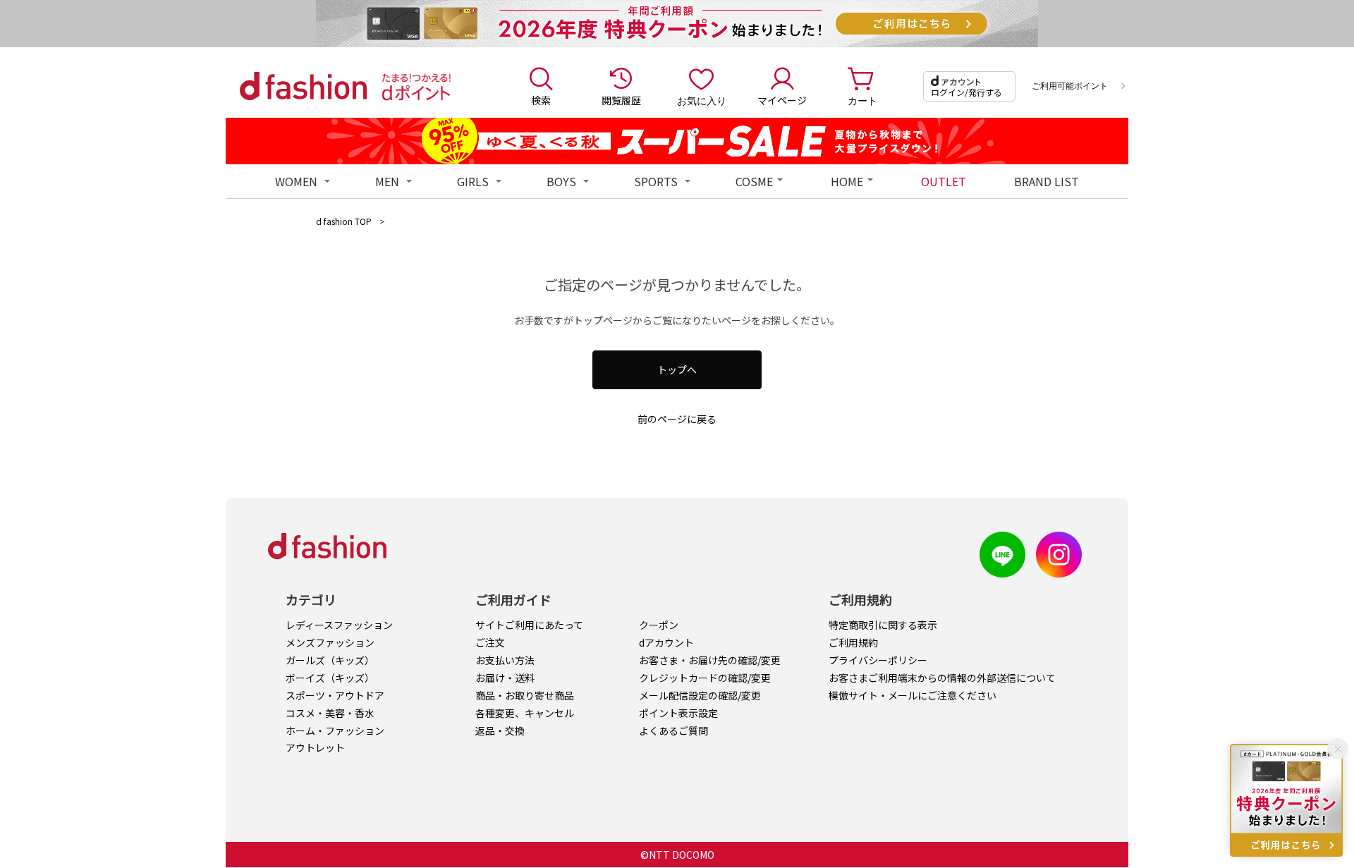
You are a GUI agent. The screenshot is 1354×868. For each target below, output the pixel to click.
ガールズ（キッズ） (330, 660)
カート (862, 100)
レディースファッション (339, 625)
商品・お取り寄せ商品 (524, 695)
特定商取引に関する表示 (883, 625)
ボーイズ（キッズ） (330, 678)
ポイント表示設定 (678, 713)
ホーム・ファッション (335, 730)
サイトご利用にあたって (529, 625)
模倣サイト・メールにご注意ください (912, 695)
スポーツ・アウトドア (335, 695)
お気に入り (701, 100)
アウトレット (315, 747)
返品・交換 (500, 730)
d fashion (303, 86)
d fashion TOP (344, 221)
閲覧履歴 (621, 100)
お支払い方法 (505, 660)
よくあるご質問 (673, 730)
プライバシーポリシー (878, 660)
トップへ (677, 369)
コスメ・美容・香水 (330, 713)
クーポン (658, 625)
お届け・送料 (505, 678)
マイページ (782, 100)
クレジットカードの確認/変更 (705, 678)
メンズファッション (330, 642)
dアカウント (666, 642)
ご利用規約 (853, 642)
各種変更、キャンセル (524, 713)
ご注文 (490, 642)
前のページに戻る (677, 419)
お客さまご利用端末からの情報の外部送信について (942, 678)
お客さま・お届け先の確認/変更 (710, 660)
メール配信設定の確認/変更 (700, 695)
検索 (541, 100)
